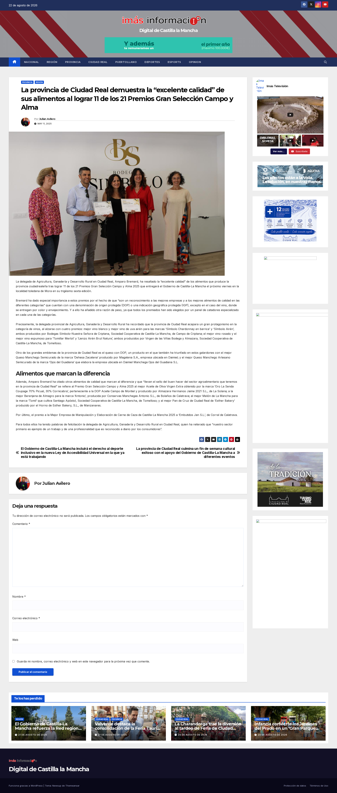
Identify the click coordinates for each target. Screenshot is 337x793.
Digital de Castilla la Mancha (168, 30)
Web (15, 640)
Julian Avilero (47, 119)
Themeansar (72, 785)
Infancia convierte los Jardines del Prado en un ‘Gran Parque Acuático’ (286, 728)
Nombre (19, 596)
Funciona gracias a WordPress (26, 785)
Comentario (21, 524)
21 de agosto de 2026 (32, 734)
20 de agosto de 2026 (192, 734)
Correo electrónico (26, 618)
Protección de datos (295, 785)
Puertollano (126, 62)
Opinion (195, 62)
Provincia (73, 62)
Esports (174, 62)
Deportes (152, 62)
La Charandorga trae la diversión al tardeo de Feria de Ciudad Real (208, 728)
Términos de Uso (319, 785)
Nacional (31, 62)
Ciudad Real (98, 62)
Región (52, 62)
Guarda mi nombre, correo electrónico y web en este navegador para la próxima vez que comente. (83, 661)
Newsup (56, 785)
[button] (325, 62)
